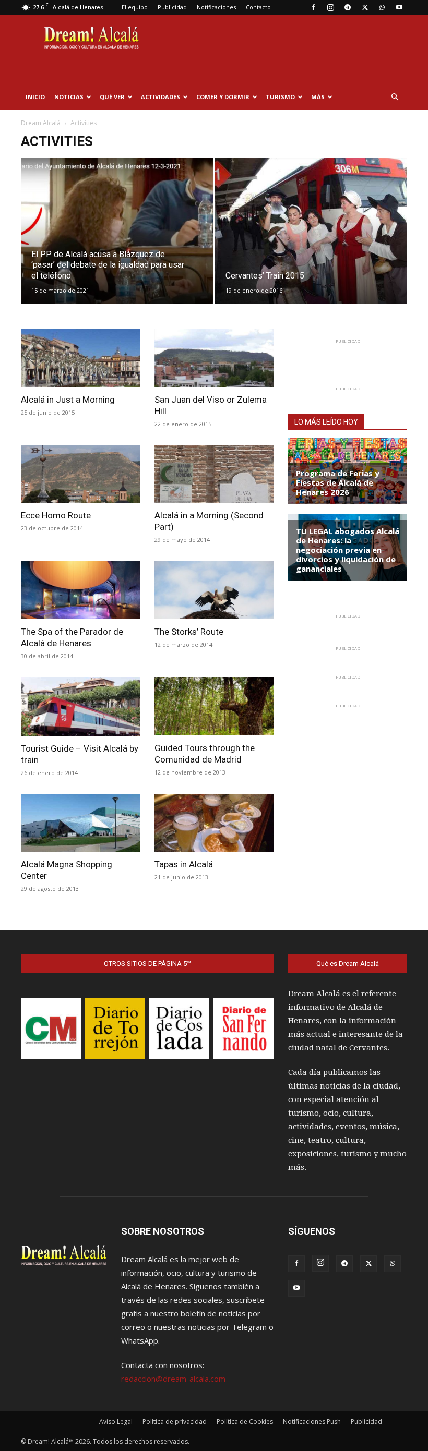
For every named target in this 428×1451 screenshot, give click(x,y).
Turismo (280, 97)
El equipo (135, 7)
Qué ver (112, 97)
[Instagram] (330, 7)
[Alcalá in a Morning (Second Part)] (214, 474)
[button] (394, 97)
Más (318, 97)
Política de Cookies (245, 1421)
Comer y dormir (222, 97)
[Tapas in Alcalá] (214, 823)
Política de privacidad (174, 1421)
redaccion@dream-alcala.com (173, 1378)
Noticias (69, 97)
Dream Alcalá (41, 122)
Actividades (160, 97)
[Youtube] (399, 7)
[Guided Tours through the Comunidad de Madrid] (214, 706)
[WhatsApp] (382, 7)
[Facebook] (313, 7)
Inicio (35, 97)
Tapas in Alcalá (183, 864)
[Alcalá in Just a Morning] (80, 358)
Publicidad (172, 7)
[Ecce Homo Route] (80, 474)
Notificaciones (216, 7)
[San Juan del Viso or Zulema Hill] (214, 358)
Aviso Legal (116, 1421)
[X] (365, 7)
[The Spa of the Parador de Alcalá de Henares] (80, 590)
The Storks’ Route (188, 631)
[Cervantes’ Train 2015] (311, 241)
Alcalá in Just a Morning (68, 399)
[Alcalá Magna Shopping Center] (80, 823)
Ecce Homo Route (56, 515)
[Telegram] (347, 7)
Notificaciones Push (312, 1421)
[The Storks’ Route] (214, 590)
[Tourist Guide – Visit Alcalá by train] (80, 706)
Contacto (258, 7)
